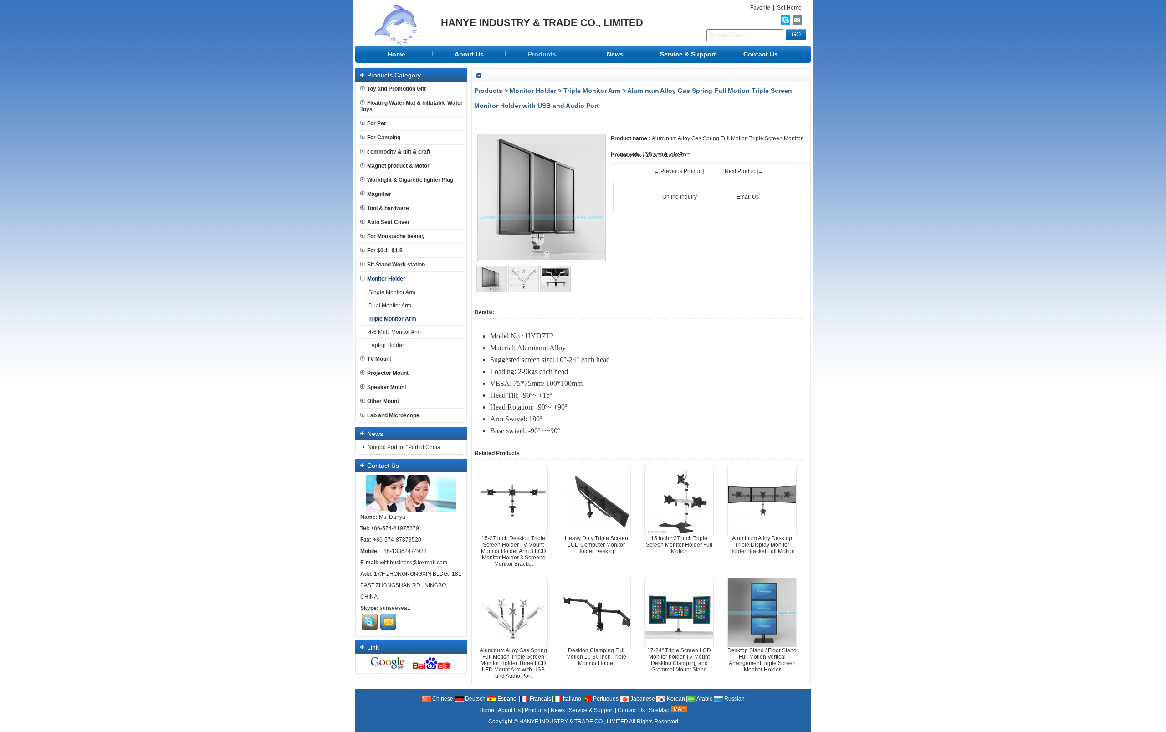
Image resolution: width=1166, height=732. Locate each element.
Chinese (442, 699)
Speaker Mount (386, 387)
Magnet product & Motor (398, 166)
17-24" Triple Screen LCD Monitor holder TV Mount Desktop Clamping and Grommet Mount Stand (679, 660)
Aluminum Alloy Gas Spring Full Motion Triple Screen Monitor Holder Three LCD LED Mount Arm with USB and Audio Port (513, 663)
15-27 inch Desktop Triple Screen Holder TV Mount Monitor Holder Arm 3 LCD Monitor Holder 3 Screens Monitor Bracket (513, 551)
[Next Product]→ (743, 171)
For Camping (383, 137)
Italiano (571, 699)
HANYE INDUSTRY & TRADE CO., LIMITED (573, 721)
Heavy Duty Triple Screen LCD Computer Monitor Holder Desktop (596, 544)
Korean (675, 699)
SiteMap (659, 710)
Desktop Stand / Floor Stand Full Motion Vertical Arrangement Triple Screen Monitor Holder (762, 660)
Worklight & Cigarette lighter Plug (410, 180)
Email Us (747, 197)
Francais (539, 699)
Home (396, 54)
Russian (734, 699)
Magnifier (379, 194)
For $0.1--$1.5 (385, 250)
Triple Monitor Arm (591, 90)
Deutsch (475, 699)
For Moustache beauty (396, 236)
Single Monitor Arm (391, 292)
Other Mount (383, 401)
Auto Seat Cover (388, 222)
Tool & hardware (388, 208)
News (615, 54)
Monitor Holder (533, 90)
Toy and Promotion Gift (396, 89)
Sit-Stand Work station (396, 264)
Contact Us (760, 54)
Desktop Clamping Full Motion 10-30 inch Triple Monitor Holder (596, 656)
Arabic (704, 699)
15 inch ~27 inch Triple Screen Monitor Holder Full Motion (679, 544)
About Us (469, 54)
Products (542, 54)
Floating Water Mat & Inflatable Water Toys (411, 106)
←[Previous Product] (679, 171)
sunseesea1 (395, 608)
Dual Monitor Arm (389, 305)
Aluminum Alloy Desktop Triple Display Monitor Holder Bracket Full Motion (762, 544)
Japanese (642, 699)
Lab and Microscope (393, 415)
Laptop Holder (386, 345)
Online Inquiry (679, 197)
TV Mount (379, 359)
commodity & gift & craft (398, 151)
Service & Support (688, 54)
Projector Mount (388, 373)
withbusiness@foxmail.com (413, 562)
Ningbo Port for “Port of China (403, 447)
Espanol (507, 699)
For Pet (376, 123)
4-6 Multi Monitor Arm (394, 332)
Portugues (605, 699)
